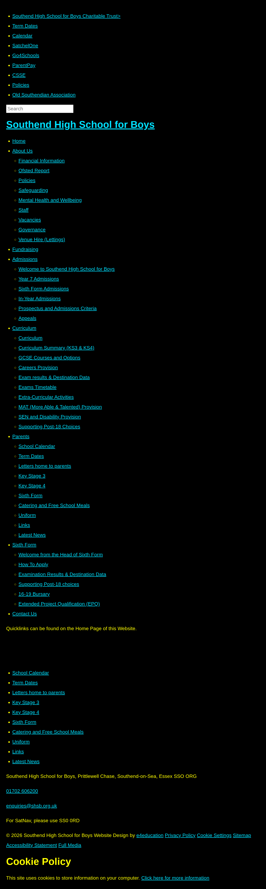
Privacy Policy (180, 835)
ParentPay (23, 65)
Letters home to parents (38, 692)
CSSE (19, 75)
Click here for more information (175, 878)
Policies (20, 85)
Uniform (21, 742)
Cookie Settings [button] (214, 835)
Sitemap (242, 835)
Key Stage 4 (25, 712)
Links (18, 751)
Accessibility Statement (31, 845)
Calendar (22, 35)
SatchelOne (25, 45)
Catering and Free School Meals (48, 732)
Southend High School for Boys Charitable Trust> (66, 16)
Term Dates (25, 26)
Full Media (69, 845)
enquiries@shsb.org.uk (31, 806)
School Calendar (30, 673)
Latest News (26, 761)
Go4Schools (25, 55)
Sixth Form (24, 722)
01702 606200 (22, 791)
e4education (149, 835)
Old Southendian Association (44, 95)
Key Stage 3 (25, 702)
